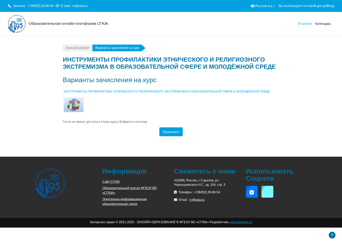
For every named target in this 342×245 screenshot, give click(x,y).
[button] (263, 6)
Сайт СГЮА (111, 181)
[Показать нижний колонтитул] (332, 235)
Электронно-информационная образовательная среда (124, 201)
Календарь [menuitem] (323, 23)
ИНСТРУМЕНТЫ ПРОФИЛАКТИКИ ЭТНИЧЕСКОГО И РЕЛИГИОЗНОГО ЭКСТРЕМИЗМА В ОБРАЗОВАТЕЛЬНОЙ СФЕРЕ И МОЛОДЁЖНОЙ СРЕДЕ (167, 91)
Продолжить (171, 131)
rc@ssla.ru (79, 6)
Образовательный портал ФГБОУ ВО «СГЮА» (129, 190)
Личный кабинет (77, 48)
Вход (330, 6)
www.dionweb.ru (240, 222)
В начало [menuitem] (305, 23)
